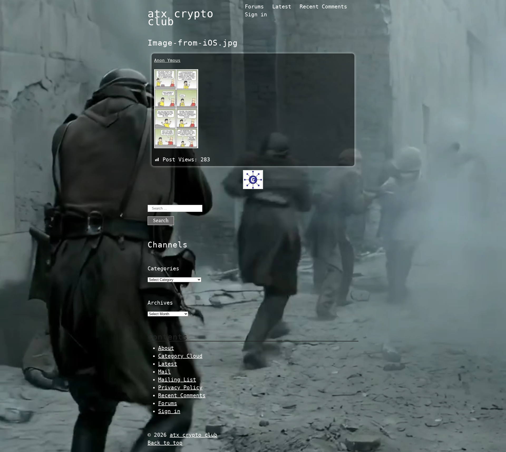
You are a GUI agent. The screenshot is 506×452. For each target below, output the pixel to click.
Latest (281, 6)
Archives (160, 303)
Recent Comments (323, 6)
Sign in (256, 14)
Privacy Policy (180, 387)
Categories (163, 268)
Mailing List (177, 379)
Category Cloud (180, 356)
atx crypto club (180, 18)
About (166, 348)
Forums (254, 6)
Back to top (165, 443)
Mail (164, 372)
